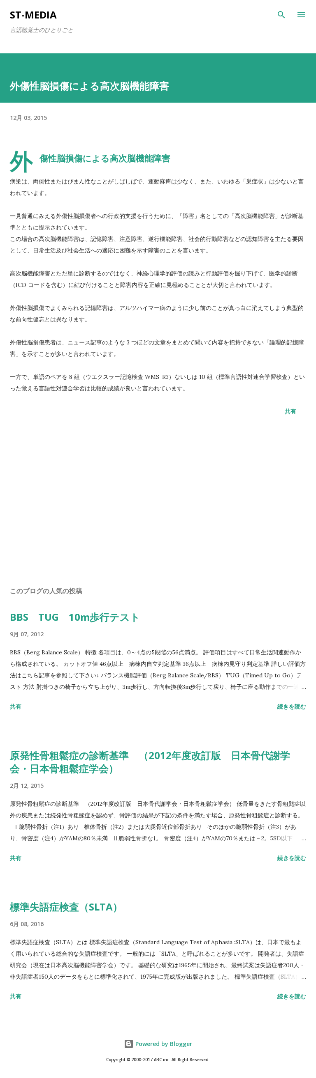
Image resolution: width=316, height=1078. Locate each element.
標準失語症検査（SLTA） (66, 906)
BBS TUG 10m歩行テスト (75, 617)
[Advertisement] (158, 502)
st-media (33, 14)
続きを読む (291, 706)
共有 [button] (290, 411)
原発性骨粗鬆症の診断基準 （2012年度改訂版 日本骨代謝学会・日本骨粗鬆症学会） (150, 761)
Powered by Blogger (163, 1044)
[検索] (281, 15)
